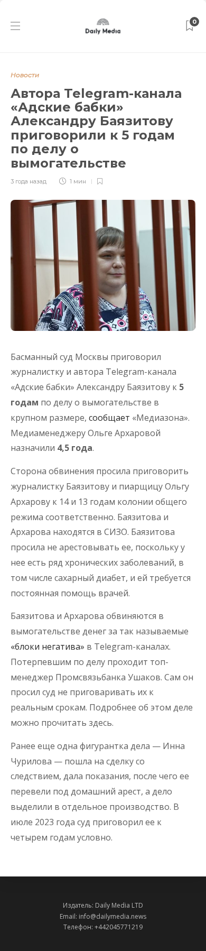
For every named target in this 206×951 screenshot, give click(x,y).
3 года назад (28, 181)
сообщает (109, 417)
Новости (25, 75)
